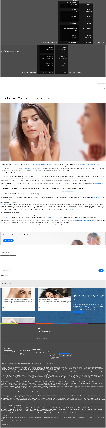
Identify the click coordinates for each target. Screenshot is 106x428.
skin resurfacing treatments (55, 217)
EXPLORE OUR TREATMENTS (48, 72)
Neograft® (65, 47)
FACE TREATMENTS (73, 9)
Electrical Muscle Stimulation (47, 58)
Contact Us (22, 354)
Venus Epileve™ (64, 67)
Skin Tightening (50, 65)
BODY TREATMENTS (49, 54)
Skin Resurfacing (49, 49)
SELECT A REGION (101, 83)
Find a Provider (25, 72)
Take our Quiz (33, 72)
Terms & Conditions (54, 357)
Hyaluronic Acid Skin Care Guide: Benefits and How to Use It (18, 299)
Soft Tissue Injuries (49, 70)
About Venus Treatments (25, 350)
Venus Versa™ (89, 9)
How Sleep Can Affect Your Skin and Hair (48, 299)
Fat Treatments (50, 56)
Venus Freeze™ (64, 63)
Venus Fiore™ (64, 54)
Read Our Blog (23, 353)
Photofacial (74, 14)
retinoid (21, 185)
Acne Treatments (49, 47)
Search (3, 267)
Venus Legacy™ (64, 49)
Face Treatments (7, 348)
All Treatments (7, 353)
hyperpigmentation (73, 209)
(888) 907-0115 (14, 363)
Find (101, 270)
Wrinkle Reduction (49, 51)
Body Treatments (8, 350)
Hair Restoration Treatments (10, 351)
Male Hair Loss (74, 4)
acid (25, 185)
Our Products (23, 352)
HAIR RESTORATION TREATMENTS (71, 2)
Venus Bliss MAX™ (88, 4)
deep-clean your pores (74, 180)
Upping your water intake (67, 191)
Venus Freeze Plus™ (63, 58)
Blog (74, 72)
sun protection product (97, 183)
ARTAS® (90, 14)
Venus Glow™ (64, 65)
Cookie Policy (53, 355)
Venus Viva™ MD (64, 56)
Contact (79, 72)
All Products (64, 72)
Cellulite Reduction (49, 63)
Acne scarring (63, 215)
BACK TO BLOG (4, 252)
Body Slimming (74, 30)
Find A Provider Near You (40, 352)
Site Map (52, 358)
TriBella (75, 11)
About (70, 72)
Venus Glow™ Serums (62, 70)
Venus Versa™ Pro (88, 11)
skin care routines (4, 178)
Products (90, 2)
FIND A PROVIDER (8, 240)
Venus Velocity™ (63, 51)
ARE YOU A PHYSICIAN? (66, 355)
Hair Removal (50, 67)
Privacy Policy (53, 354)
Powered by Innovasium (6, 424)
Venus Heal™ (89, 30)
